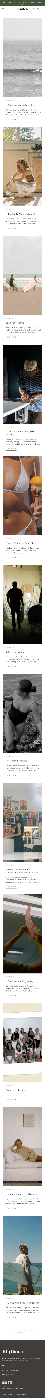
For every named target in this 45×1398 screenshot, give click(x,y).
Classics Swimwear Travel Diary (21, 543)
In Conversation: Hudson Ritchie (21, 105)
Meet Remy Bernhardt (16, 761)
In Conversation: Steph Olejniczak (22, 1194)
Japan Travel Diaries (15, 323)
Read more (11, 119)
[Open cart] (42, 9)
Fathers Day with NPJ (16, 652)
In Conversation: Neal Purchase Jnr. (22, 1303)
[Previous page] (8, 1330)
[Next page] (36, 1330)
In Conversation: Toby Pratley (20, 981)
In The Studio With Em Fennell (20, 214)
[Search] (34, 9)
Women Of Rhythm (15, 1090)
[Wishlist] (38, 9)
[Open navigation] (3, 9)
